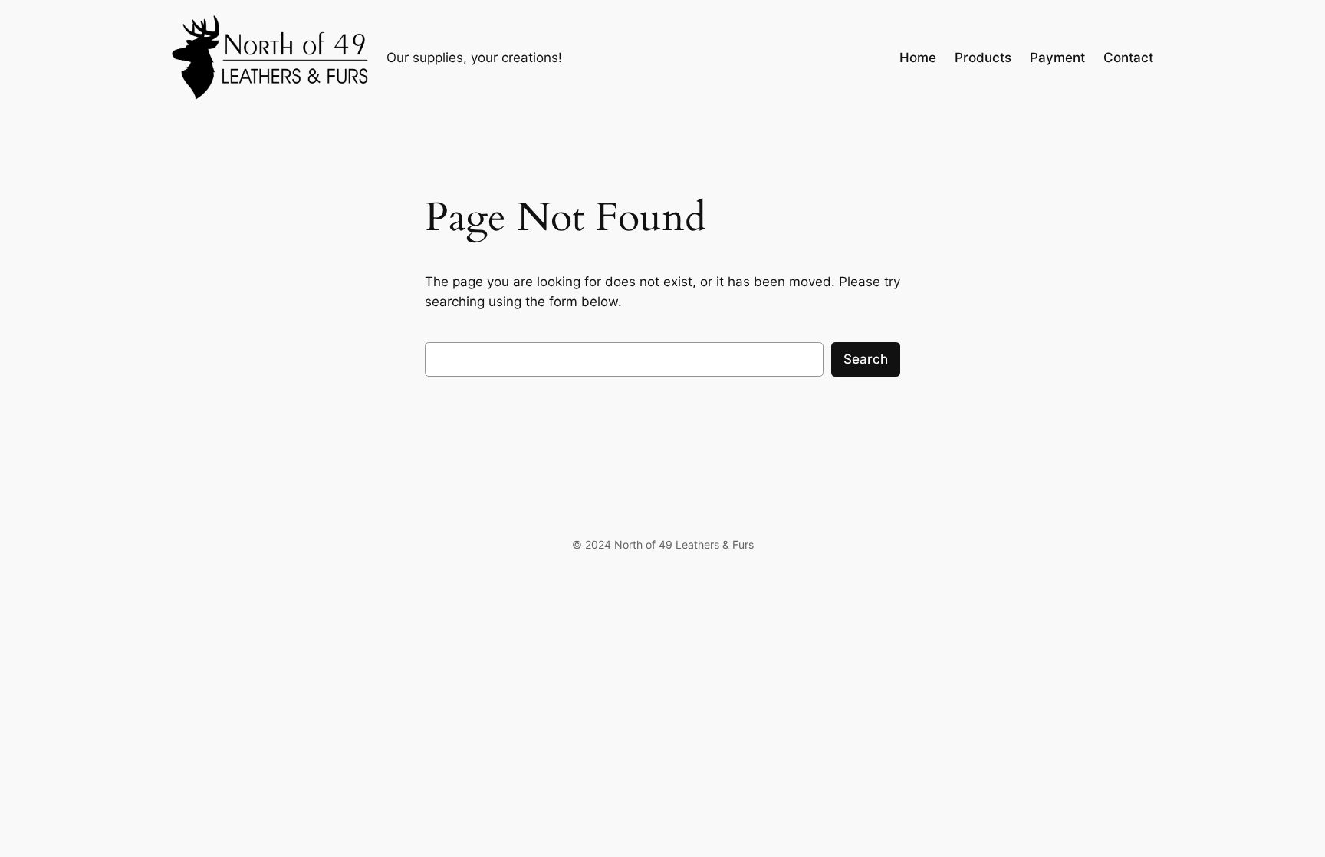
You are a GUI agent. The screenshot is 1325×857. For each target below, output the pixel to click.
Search (865, 359)
